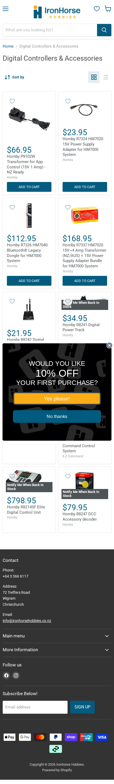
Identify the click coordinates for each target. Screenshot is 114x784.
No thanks (57, 416)
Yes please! (57, 398)
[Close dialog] (109, 345)
